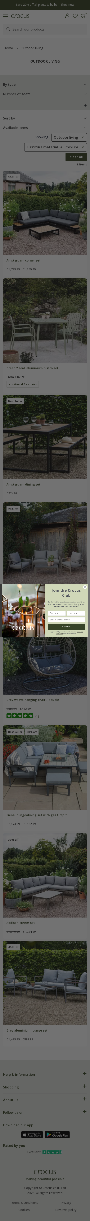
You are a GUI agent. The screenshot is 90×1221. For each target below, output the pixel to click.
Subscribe (66, 626)
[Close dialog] (85, 587)
